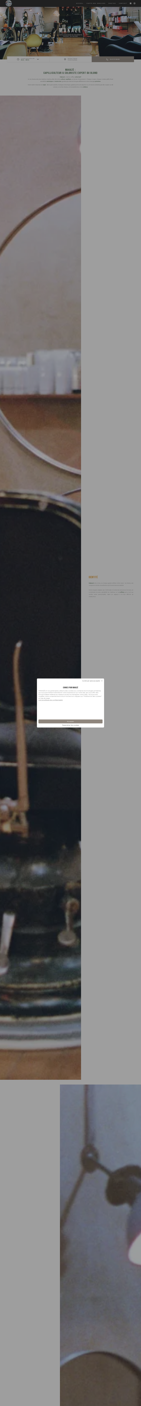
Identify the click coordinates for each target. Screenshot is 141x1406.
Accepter (70, 721)
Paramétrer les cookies (70, 725)
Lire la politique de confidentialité (50, 700)
